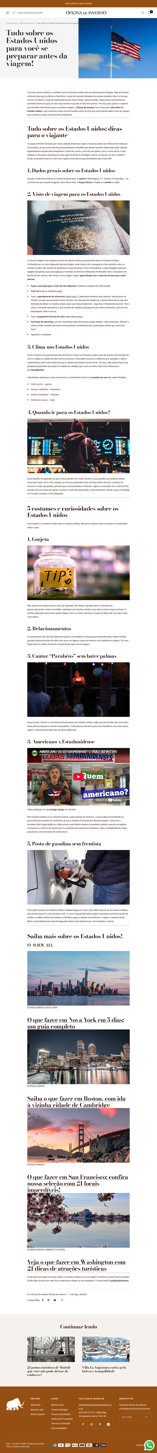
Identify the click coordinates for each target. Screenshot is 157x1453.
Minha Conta (57, 1405)
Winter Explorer (38, 1414)
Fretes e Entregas (59, 1409)
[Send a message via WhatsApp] (149, 1445)
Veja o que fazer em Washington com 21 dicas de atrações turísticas (76, 1265)
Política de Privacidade (62, 1419)
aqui (59, 291)
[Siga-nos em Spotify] (108, 1424)
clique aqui (71, 296)
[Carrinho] (149, 12)
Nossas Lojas (37, 1409)
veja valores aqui (74, 316)
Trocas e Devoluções (61, 1414)
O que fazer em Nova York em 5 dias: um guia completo (75, 1023)
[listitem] (43, 1300)
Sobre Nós (35, 1405)
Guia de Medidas (59, 1428)
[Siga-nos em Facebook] (83, 1424)
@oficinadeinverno (119, 1280)
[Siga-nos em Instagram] (91, 1424)
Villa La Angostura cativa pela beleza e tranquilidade (104, 1369)
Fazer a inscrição (39, 286)
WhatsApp (101, 1412)
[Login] (142, 12)
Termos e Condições (60, 1423)
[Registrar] (146, 1417)
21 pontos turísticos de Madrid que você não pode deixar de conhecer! (48, 1371)
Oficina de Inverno (26, 23)
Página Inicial (11, 23)
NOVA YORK (51, 1007)
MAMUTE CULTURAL (55, 1249)
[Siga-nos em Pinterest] (100, 1424)
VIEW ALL (43, 945)
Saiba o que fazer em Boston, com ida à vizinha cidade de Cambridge (76, 1101)
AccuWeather (37, 370)
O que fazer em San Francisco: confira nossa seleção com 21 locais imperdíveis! (77, 1183)
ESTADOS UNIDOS (35, 1007)
